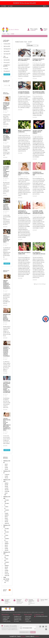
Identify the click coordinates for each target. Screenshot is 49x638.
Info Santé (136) (7, 60)
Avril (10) (6, 570)
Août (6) (6, 541)
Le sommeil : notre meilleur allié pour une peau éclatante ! (38, 212)
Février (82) (7, 491)
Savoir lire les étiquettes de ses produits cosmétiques (24, 212)
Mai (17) (6, 518)
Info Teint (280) (7, 51)
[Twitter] (43, 626)
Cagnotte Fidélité (6, 618)
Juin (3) (6, 464)
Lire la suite (5, 126)
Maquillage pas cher (18, 616)
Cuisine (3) (6, 68)
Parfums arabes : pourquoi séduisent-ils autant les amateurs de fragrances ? (6, 284)
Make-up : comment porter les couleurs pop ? (23, 174)
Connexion (32, 30)
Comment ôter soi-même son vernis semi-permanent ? (6, 207)
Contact (11, 6)
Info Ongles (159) (7, 53)
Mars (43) (6, 489)
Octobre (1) (7, 474)
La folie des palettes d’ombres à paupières (23, 92)
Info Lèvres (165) (7, 46)
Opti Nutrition (5, 619)
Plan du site (27, 619)
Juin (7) (6, 516)
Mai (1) (6, 465)
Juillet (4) (6, 483)
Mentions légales (28, 616)
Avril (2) (6, 467)
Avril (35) (6, 488)
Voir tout (6, 74)
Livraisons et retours (6, 616)
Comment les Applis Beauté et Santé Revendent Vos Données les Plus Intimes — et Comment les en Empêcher (6, 387)
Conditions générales (6, 621)
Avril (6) (6, 548)
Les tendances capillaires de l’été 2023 (39, 253)
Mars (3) (6, 521)
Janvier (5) (7, 523)
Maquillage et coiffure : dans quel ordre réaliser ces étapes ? (6, 106)
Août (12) (6, 513)
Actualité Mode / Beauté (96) (6, 65)
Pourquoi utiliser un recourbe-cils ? (38, 59)
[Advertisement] (24, 17)
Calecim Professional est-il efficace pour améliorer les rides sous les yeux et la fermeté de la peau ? (7, 424)
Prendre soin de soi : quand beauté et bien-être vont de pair (6, 317)
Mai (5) (6, 568)
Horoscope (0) (6, 62)
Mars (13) (6, 550)
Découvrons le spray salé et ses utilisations (39, 92)
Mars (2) (6, 469)
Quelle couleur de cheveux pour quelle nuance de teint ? (6, 239)
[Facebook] (40, 626)
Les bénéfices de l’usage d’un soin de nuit (38, 174)
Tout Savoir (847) (7, 43)
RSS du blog (5, 590)
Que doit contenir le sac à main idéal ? (24, 59)
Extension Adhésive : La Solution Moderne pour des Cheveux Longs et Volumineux (6, 351)
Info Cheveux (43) (5, 57)
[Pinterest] (46, 626)
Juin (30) (6, 484)
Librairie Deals (28, 618)
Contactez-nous (28, 621)
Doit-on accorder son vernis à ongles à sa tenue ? (6, 138)
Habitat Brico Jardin (17, 619)
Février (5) (7, 573)
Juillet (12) (6, 543)
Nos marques (16, 621)
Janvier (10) (7, 575)
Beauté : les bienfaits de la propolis (24, 131)
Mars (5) (6, 572)
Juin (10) (6, 567)
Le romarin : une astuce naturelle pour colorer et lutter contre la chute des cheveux (6, 171)
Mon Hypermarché (17, 618)
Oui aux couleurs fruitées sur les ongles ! (37, 132)
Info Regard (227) (7, 48)
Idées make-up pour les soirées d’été (24, 253)
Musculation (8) (7, 71)
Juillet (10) (6, 565)
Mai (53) (6, 486)
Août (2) (6, 476)
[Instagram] (46, 629)
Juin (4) (6, 545)
